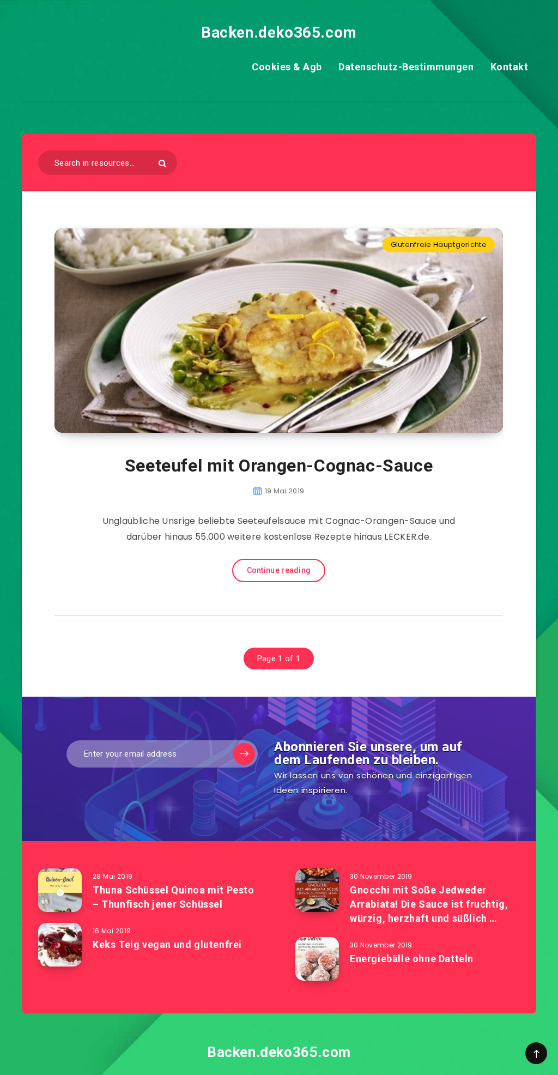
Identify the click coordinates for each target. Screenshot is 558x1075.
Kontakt (509, 67)
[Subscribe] (244, 754)
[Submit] (162, 163)
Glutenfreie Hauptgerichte (439, 244)
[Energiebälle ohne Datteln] (317, 959)
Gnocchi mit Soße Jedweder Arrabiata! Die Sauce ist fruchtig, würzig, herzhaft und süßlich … (429, 904)
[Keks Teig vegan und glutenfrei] (60, 945)
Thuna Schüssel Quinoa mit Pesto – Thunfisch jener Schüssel (173, 897)
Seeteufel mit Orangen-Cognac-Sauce (279, 465)
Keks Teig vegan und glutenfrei (167, 944)
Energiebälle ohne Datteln (412, 958)
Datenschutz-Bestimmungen (406, 67)
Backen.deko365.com (279, 32)
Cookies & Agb (287, 67)
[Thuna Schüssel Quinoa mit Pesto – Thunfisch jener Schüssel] (60, 890)
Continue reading (279, 570)
